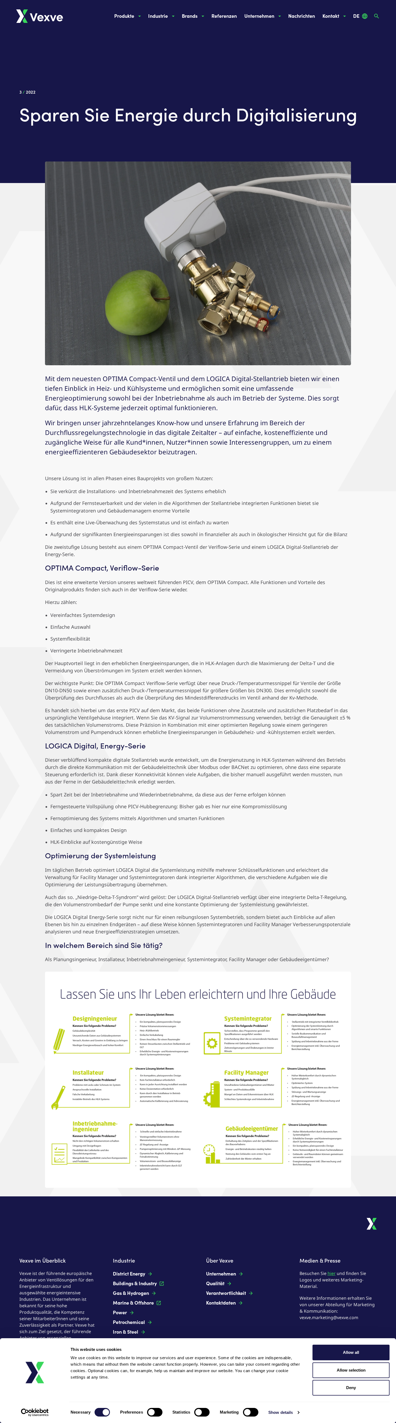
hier (332, 1273)
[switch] (154, 1412)
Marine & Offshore (133, 1303)
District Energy (129, 1274)
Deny (351, 1387)
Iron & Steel (125, 1332)
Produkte (124, 16)
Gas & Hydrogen (131, 1293)
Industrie (158, 16)
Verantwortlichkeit (226, 1293)
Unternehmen (259, 16)
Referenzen (224, 16)
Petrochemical (129, 1322)
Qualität (215, 1284)
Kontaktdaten (221, 1303)
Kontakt (330, 16)
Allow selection (351, 1370)
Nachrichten (301, 16)
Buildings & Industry (135, 1284)
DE (356, 16)
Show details (280, 1412)
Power (120, 1313)
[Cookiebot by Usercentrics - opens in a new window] (34, 1412)
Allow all (351, 1352)
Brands (189, 16)
